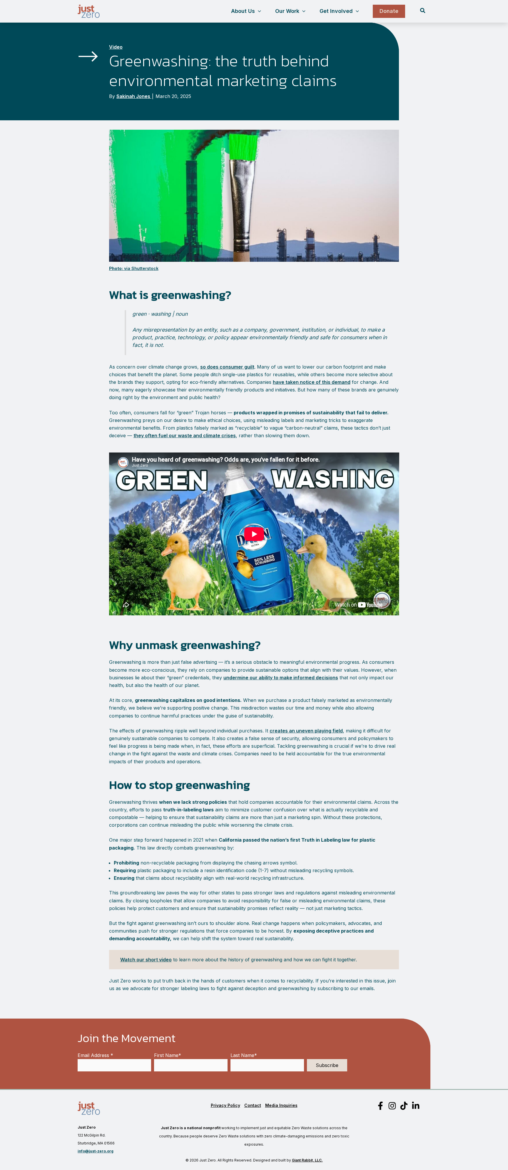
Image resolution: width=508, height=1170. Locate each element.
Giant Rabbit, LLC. (307, 1160)
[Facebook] (380, 1106)
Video (116, 47)
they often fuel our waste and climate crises (184, 435)
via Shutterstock (133, 268)
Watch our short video (146, 960)
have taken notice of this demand (311, 382)
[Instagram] (392, 1106)
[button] (258, 11)
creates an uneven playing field (306, 731)
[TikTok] (404, 1106)
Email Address (95, 1055)
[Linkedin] (416, 1106)
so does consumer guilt (227, 367)
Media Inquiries (281, 1105)
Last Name (243, 1055)
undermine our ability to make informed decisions (280, 678)
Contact (252, 1105)
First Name (167, 1055)
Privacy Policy (225, 1105)
